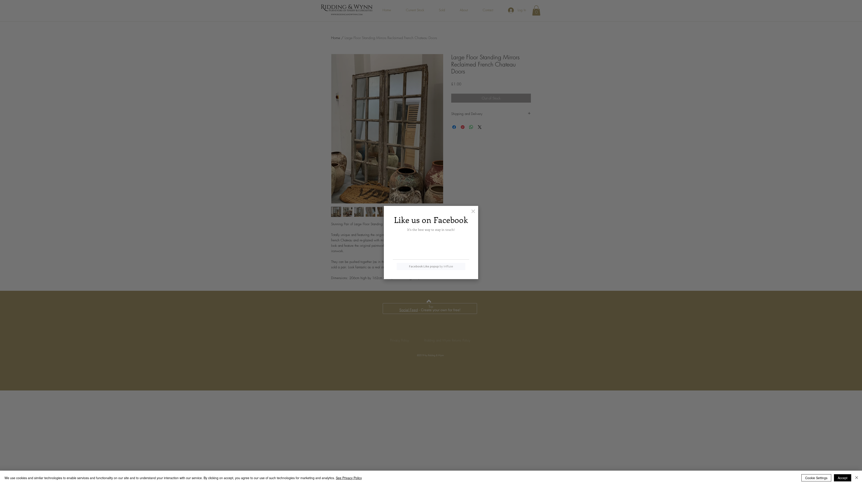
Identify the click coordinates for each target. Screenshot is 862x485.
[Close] (856, 477)
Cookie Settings (816, 478)
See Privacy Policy (349, 478)
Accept (842, 478)
